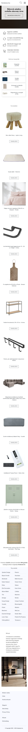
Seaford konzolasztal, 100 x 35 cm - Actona (14, 322)
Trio (3, 594)
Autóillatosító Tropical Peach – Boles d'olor (14, 473)
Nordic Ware (18, 613)
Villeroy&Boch (5, 620)
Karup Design (5, 601)
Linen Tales (5, 617)
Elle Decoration (6, 588)
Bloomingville (18, 604)
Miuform (17, 607)
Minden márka (6, 692)
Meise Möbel (5, 591)
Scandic (4, 604)
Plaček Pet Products (20, 617)
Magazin (4, 705)
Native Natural (5, 582)
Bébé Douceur (19, 578)
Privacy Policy (6, 712)
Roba (3, 585)
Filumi (3, 607)
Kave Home (18, 588)
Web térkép (5, 708)
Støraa (16, 585)
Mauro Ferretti (5, 575)
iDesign (4, 597)
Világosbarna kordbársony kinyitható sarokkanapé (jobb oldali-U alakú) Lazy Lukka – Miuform (14, 398)
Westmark (4, 578)
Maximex (17, 594)
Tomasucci (18, 620)
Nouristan (17, 575)
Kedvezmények (6, 699)
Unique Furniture (19, 601)
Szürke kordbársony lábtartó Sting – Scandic (14, 436)
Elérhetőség (5, 721)
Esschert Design (6, 613)
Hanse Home (18, 582)
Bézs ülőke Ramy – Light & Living (14, 135)
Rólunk (4, 717)
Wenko (17, 597)
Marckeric (4, 610)
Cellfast (17, 591)
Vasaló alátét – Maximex (14, 171)
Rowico (17, 572)
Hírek (3, 696)
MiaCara (17, 610)
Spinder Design (6, 572)
